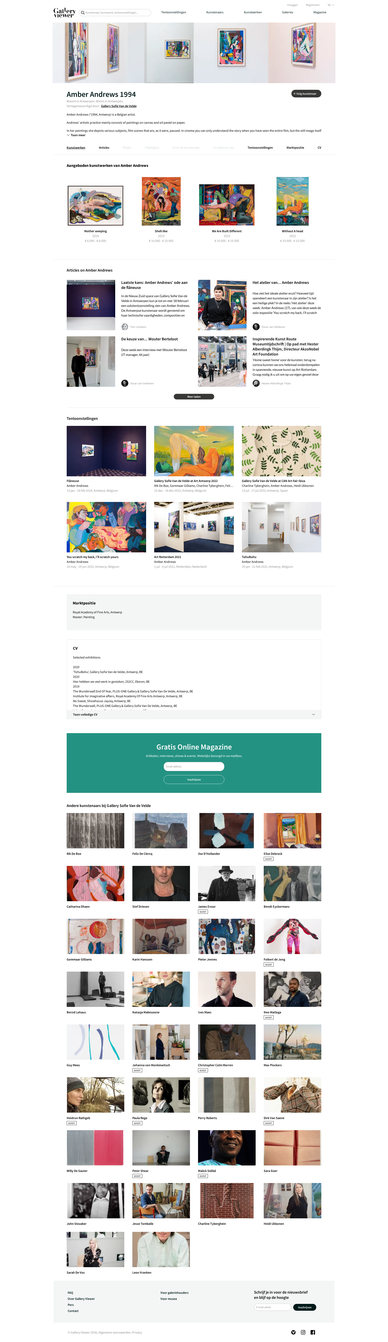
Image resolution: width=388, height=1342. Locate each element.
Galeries (287, 12)
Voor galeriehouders (174, 1293)
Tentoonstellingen (173, 12)
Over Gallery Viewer (81, 1299)
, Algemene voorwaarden (114, 1332)
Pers (71, 1305)
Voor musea (168, 1299)
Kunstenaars (215, 12)
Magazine (319, 12)
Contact (73, 1311)
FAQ (70, 1293)
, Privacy (136, 1332)
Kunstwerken (253, 12)
